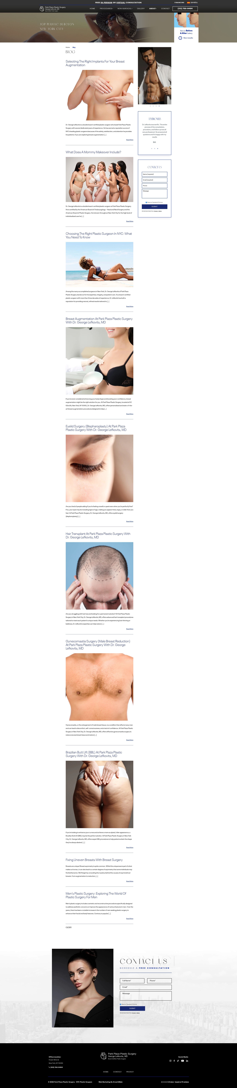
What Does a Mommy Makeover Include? (93, 152)
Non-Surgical (124, 9)
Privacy (156, 211)
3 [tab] (157, 148)
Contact (165, 9)
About (152, 9)
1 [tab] (151, 148)
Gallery (141, 9)
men (154, 98)
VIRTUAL (120, 3)
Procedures (106, 9)
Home (92, 9)
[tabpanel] (154, 75)
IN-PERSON (106, 3)
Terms (160, 211)
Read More (129, 140)
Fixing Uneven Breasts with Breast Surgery (94, 860)
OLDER (68, 928)
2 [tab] (154, 148)
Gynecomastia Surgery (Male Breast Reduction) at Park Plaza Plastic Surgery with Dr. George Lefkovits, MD (98, 645)
